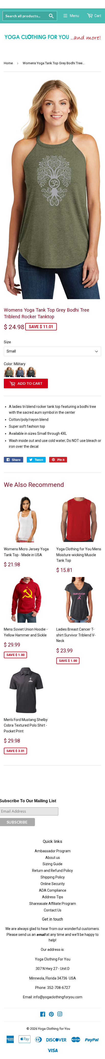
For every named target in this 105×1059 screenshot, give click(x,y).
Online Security (53, 884)
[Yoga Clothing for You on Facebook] (42, 1015)
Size (7, 342)
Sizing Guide (52, 864)
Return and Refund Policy (52, 871)
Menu (74, 16)
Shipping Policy (53, 877)
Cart (97, 16)
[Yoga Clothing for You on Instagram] (59, 1015)
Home (8, 63)
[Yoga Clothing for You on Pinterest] (51, 1015)
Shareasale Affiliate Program (52, 904)
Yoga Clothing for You (54, 1029)
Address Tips (52, 897)
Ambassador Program (53, 851)
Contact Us (52, 910)
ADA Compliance (52, 890)
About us (52, 858)
